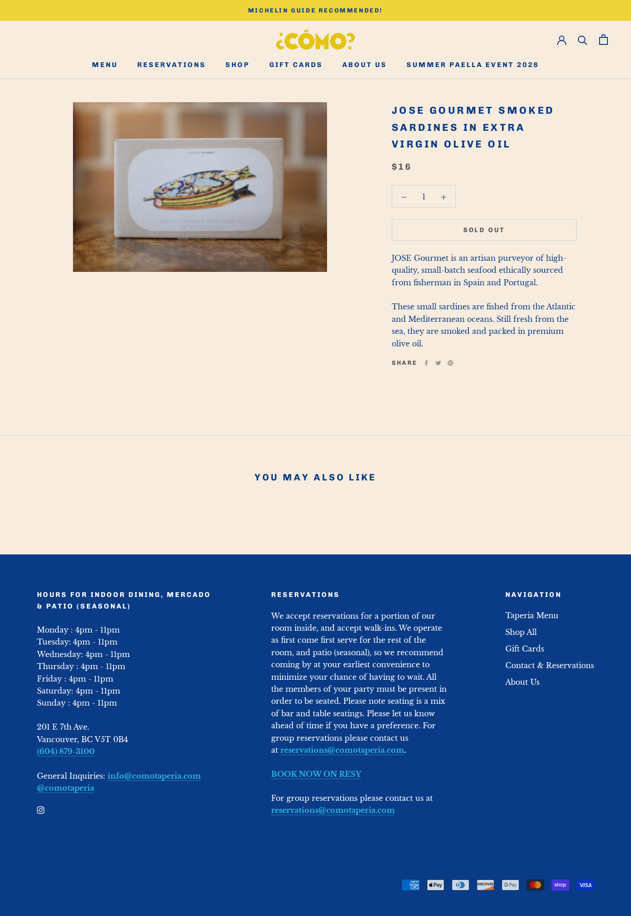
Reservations (171, 65)
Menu (105, 65)
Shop (237, 65)
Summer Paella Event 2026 (473, 65)
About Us (364, 65)
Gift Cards (296, 65)
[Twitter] (438, 363)
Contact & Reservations (549, 665)
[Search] (583, 39)
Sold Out (484, 230)
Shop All (521, 632)
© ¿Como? (57, 886)
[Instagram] (40, 810)
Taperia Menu (531, 615)
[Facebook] (426, 363)
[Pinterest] (450, 363)
